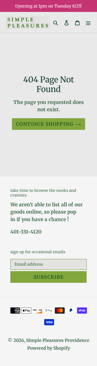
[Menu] (88, 22)
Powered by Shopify (48, 348)
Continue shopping (44, 124)
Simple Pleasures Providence (57, 340)
